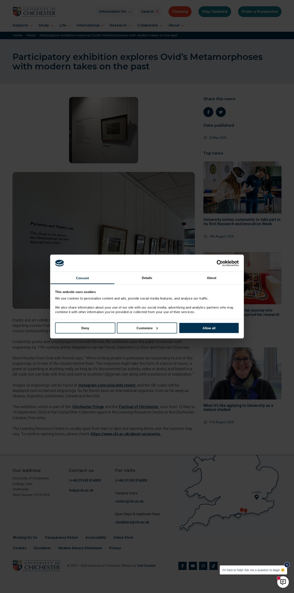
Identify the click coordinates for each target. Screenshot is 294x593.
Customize (144, 328)
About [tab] (211, 278)
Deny (85, 328)
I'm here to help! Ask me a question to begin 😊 (253, 570)
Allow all (209, 328)
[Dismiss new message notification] (287, 565)
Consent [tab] (82, 278)
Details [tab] (147, 278)
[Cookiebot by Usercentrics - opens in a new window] (220, 263)
